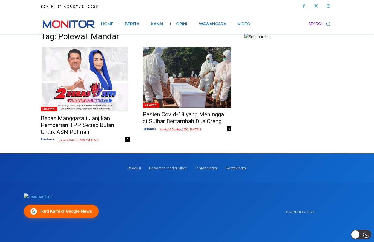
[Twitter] (316, 6)
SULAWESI (49, 109)
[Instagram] (328, 6)
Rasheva (48, 139)
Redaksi (149, 128)
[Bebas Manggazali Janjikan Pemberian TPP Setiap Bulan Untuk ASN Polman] (85, 79)
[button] (321, 24)
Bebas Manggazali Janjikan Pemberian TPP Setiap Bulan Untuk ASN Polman (77, 125)
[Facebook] (304, 6)
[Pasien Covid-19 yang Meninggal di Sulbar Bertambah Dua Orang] (187, 77)
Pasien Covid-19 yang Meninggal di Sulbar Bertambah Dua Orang (184, 118)
